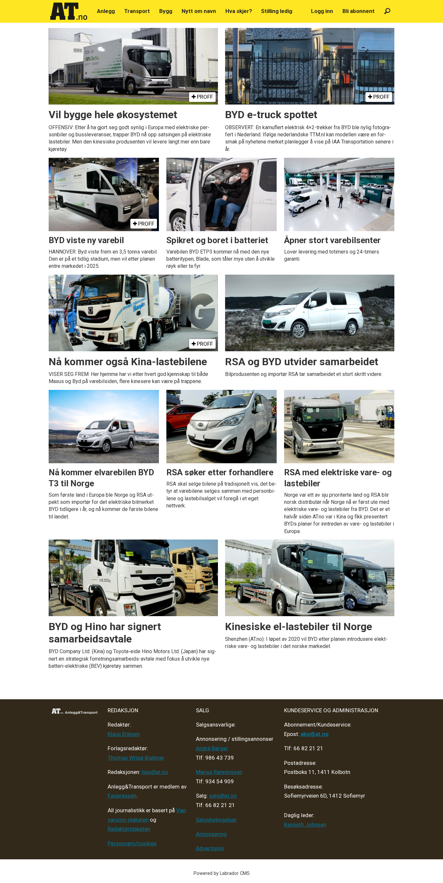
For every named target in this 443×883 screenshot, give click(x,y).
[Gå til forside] (68, 11)
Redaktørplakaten (129, 829)
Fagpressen (122, 795)
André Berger (212, 748)
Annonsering (211, 834)
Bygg (165, 11)
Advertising (210, 848)
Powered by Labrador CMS (222, 873)
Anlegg (106, 11)
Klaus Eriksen (124, 734)
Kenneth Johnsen (305, 824)
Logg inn (322, 11)
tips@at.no (155, 772)
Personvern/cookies (132, 843)
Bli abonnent (358, 11)
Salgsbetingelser (216, 819)
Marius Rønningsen (219, 772)
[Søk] (387, 11)
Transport (137, 11)
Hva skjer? (238, 11)
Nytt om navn (199, 11)
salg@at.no (223, 795)
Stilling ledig (276, 11)
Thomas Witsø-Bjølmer (136, 757)
